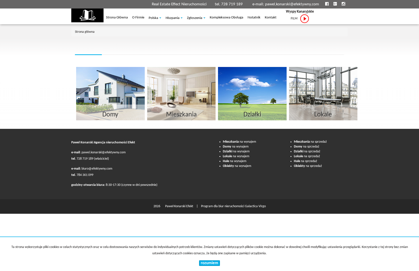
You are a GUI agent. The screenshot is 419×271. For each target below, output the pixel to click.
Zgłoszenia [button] (195, 18)
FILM (295, 18)
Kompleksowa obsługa (226, 17)
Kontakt (270, 17)
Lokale (323, 114)
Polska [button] (154, 18)
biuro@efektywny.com (96, 169)
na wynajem (239, 142)
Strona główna (117, 17)
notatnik (254, 17)
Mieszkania (181, 114)
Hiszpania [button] (173, 18)
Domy (110, 114)
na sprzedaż (310, 142)
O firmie (138, 17)
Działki (252, 114)
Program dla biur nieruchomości (223, 206)
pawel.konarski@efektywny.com (292, 4)
